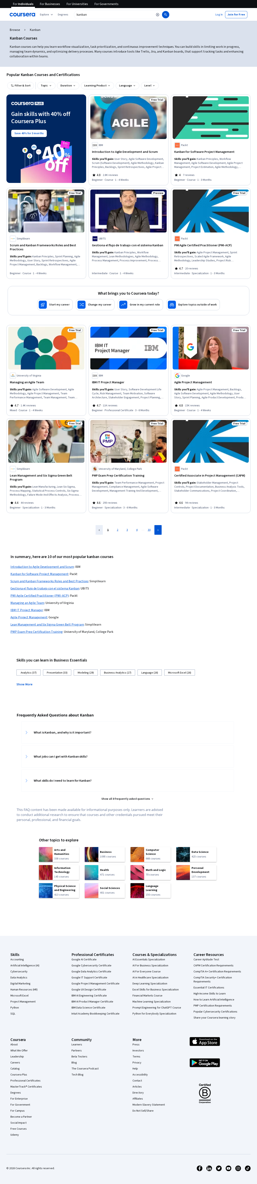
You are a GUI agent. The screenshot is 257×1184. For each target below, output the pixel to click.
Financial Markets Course (147, 996)
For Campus (17, 1111)
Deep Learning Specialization (150, 984)
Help (135, 1069)
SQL (12, 1014)
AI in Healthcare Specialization (150, 978)
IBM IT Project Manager (26, 610)
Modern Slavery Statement (149, 1105)
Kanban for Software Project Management (39, 574)
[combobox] (113, 14)
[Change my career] (95, 304)
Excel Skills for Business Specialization (156, 990)
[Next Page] (158, 530)
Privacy (137, 1063)
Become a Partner (21, 1117)
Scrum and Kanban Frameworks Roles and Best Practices (49, 581)
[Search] (165, 14)
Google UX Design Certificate (88, 990)
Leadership (17, 1057)
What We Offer (19, 1051)
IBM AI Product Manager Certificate (92, 1002)
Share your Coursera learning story (215, 1018)
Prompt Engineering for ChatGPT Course (157, 1008)
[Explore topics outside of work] (193, 304)
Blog (74, 1063)
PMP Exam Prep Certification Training (36, 632)
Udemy (14, 1135)
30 (149, 530)
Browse (15, 30)
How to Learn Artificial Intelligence (214, 1000)
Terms (136, 1057)
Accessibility (140, 1075)
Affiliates (138, 1099)
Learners (76, 1045)
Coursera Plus (18, 1075)
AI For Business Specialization (150, 966)
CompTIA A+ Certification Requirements (217, 972)
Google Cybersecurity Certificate (91, 966)
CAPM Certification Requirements (214, 966)
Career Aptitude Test (206, 960)
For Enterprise (19, 1099)
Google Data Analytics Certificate (91, 972)
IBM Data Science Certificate (88, 1008)
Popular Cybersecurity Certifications (215, 1012)
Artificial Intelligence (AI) (24, 966)
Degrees (15, 1093)
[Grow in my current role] (140, 304)
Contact (137, 1081)
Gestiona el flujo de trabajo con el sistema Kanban (44, 588)
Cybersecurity (19, 972)
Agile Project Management (28, 617)
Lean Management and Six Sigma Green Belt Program (47, 624)
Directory (138, 1093)
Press (136, 1045)
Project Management (23, 1002)
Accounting (17, 960)
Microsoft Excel (19, 996)
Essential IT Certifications (209, 988)
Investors (138, 1051)
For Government (20, 1105)
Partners (76, 1051)
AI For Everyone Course (147, 972)
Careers (15, 1063)
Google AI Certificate (84, 960)
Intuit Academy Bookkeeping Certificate (95, 1014)
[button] (63, 14)
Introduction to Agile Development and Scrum (42, 567)
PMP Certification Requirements (213, 1006)
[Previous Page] (99, 530)
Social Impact (18, 1123)
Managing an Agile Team (27, 603)
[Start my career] (55, 304)
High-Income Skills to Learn (210, 994)
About (14, 1045)
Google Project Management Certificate (95, 984)
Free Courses (18, 1129)
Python (14, 1008)
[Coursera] (22, 14)
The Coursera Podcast (85, 1069)
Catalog (15, 1069)
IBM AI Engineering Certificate (89, 996)
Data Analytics (18, 978)
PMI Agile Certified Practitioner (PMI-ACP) (39, 596)
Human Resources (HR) (24, 990)
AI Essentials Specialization (149, 960)
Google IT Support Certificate (89, 978)
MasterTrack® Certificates (26, 1087)
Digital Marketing (20, 984)
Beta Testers (79, 1057)
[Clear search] (157, 14)
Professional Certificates (25, 1081)
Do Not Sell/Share (143, 1111)
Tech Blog (77, 1075)
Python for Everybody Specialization (154, 1014)
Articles (137, 1087)
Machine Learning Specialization (152, 1002)
